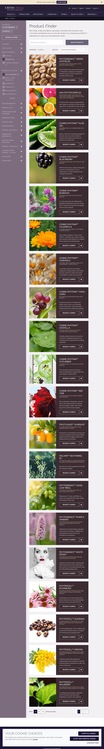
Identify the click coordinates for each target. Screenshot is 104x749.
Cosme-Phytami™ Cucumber (68, 360)
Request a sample (69, 80)
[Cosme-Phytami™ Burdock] (42, 201)
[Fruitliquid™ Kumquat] (42, 434)
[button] (11, 14)
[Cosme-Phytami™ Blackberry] (42, 168)
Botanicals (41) (9, 59)
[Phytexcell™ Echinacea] (42, 596)
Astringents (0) (9, 87)
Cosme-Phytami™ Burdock (68, 191)
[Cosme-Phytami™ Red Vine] (42, 401)
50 (39, 711)
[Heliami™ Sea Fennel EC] (42, 464)
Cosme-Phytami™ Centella (68, 326)
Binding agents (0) (10, 90)
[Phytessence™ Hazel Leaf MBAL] (42, 495)
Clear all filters (11, 37)
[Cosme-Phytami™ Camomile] (42, 269)
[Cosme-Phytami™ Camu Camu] (42, 302)
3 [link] (84, 711)
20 (35, 711)
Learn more (61, 2)
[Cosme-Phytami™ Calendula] (42, 235)
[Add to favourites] (81, 80)
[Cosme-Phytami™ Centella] (42, 336)
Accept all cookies (88, 733)
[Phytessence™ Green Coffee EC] (42, 70)
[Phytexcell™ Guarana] (42, 628)
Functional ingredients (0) (12, 64)
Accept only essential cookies (84, 738)
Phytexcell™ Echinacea (66, 587)
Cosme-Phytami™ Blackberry (68, 158)
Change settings (93, 743)
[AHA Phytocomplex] (42, 102)
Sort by (55, 50)
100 (43, 711)
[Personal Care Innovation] (14, 8)
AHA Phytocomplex (70, 92)
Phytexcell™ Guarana (71, 619)
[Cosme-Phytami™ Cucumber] (42, 369)
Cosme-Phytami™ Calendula (68, 225)
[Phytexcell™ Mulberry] (42, 692)
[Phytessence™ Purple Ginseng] (42, 529)
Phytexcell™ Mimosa (71, 649)
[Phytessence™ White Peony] (42, 563)
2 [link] (81, 711)
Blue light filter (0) (10, 94)
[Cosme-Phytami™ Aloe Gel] (42, 134)
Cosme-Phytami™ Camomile (68, 259)
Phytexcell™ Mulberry (66, 683)
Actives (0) (8, 56)
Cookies (35, 739)
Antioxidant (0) (9, 83)
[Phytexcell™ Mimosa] (42, 660)
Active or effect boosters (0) (10, 79)
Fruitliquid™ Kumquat (72, 424)
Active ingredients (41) (12, 74)
